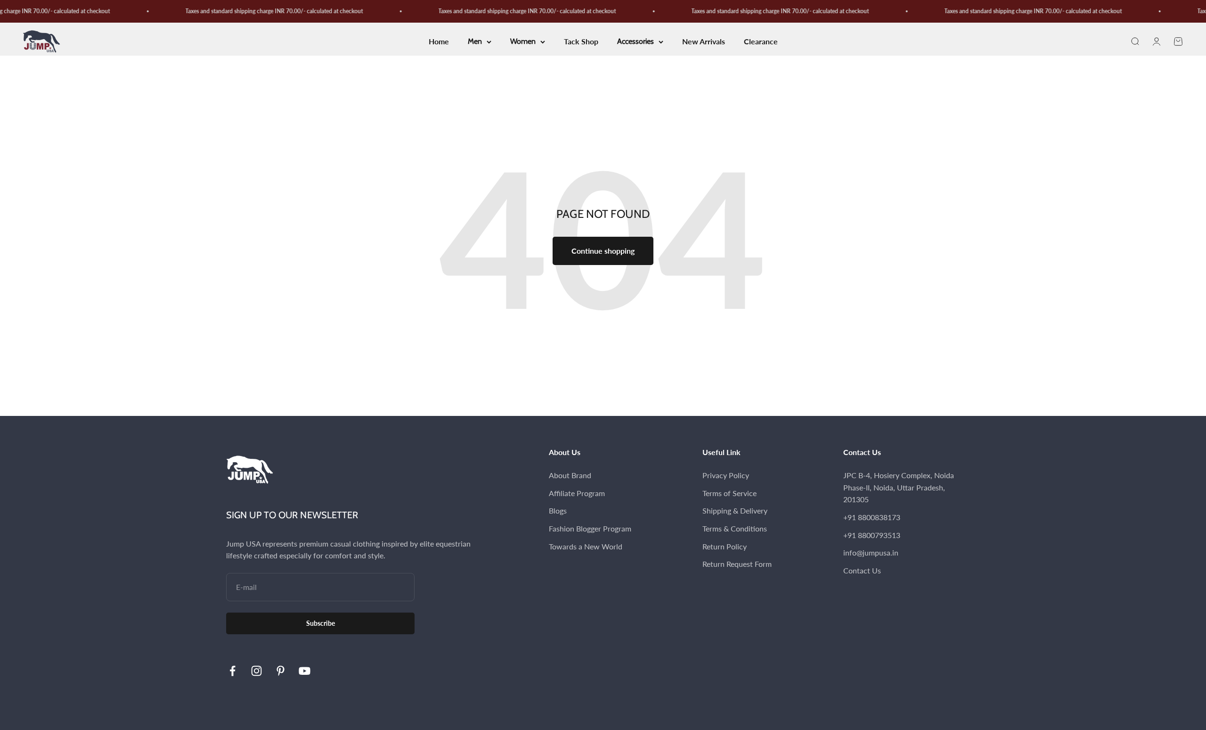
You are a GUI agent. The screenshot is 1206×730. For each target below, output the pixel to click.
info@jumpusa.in (870, 552)
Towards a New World (585, 546)
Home (439, 41)
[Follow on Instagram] (256, 670)
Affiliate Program (577, 493)
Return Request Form (737, 563)
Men (475, 41)
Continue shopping (603, 250)
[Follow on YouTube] (304, 670)
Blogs (558, 510)
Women (523, 41)
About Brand (570, 475)
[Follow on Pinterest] (280, 670)
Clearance (761, 41)
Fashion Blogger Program (590, 528)
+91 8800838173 (871, 517)
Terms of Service (729, 493)
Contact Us (862, 570)
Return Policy (724, 546)
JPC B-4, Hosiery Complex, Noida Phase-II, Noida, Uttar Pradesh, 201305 (898, 487)
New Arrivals (703, 41)
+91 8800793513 (871, 535)
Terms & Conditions (734, 528)
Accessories (635, 41)
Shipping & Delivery (734, 510)
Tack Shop (581, 41)
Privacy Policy (725, 475)
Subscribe (320, 623)
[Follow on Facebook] (232, 670)
